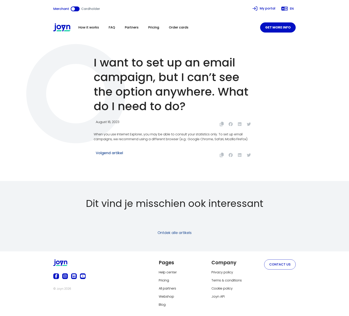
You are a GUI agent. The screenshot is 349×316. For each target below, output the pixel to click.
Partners (132, 27)
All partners (167, 288)
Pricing (153, 27)
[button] (230, 124)
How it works (88, 27)
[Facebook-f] (56, 276)
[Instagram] (65, 276)
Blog (162, 304)
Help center (168, 272)
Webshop (166, 296)
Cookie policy (222, 288)
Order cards (178, 27)
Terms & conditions (226, 280)
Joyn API (218, 296)
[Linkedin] (74, 276)
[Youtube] (83, 276)
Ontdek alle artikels (175, 232)
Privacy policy (222, 272)
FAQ (112, 27)
